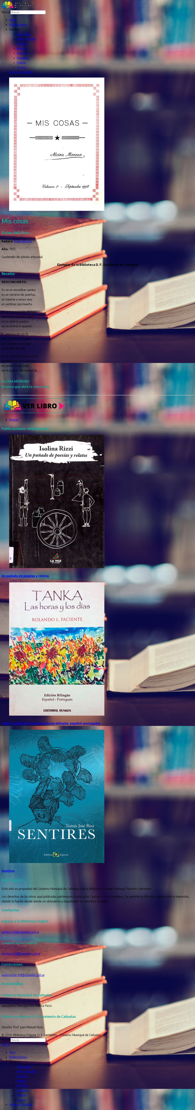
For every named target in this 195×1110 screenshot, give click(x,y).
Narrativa (23, 58)
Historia (22, 53)
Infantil (21, 48)
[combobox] (28, 12)
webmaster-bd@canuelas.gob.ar (23, 975)
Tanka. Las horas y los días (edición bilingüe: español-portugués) (51, 723)
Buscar (6, 12)
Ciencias (22, 44)
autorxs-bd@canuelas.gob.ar (20, 932)
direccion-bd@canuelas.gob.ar (21, 953)
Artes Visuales (26, 39)
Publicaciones (18, 24)
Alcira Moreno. (23, 241)
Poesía (21, 62)
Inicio (12, 20)
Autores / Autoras (21, 72)
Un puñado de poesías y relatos (25, 576)
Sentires (8, 871)
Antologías (24, 34)
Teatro (21, 67)
